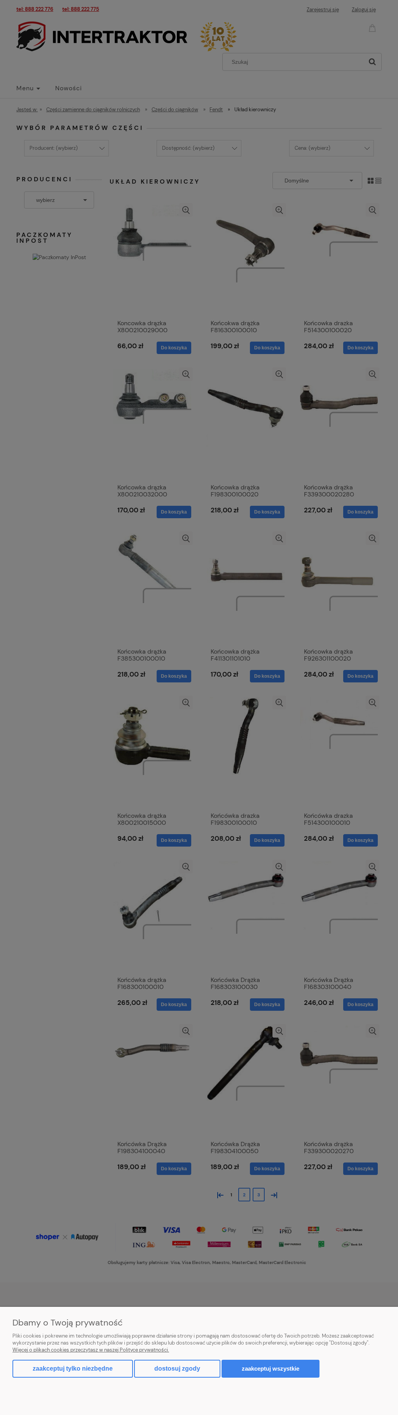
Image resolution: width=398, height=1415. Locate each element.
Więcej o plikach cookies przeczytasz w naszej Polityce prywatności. (90, 1350)
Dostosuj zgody (177, 1368)
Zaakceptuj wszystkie (270, 1368)
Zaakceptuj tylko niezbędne (73, 1368)
